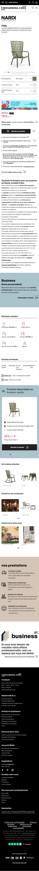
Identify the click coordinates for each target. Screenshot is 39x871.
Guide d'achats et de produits (11, 715)
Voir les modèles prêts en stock (12, 172)
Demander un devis (26, 298)
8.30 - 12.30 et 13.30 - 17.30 (10, 685)
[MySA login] (29, 3)
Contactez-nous (29, 166)
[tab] (5, 72)
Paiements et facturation (9, 721)
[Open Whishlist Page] (33, 3)
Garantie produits (7, 717)
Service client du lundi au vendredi (12, 683)
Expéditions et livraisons (9, 724)
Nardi (31, 154)
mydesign (8, 764)
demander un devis (18, 146)
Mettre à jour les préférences (20, 825)
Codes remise (6, 753)
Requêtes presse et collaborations (12, 703)
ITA (3, 2)
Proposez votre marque (9, 706)
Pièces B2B (5, 793)
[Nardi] (20, 18)
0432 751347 (13, 3)
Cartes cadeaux (6, 784)
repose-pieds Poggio (9, 265)
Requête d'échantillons (9, 737)
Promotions (5, 782)
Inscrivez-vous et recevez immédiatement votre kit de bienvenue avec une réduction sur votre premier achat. (18, 812)
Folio (6, 379)
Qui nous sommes (7, 699)
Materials (7, 375)
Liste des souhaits (7, 755)
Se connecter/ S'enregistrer (10, 749)
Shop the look (6, 767)
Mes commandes (7, 751)
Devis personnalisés (8, 740)
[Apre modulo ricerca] (33, 8)
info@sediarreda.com (29, 833)
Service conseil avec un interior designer (14, 735)
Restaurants (5, 796)
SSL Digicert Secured (19, 863)
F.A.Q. (3, 726)
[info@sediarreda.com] (6, 3)
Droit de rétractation (8, 719)
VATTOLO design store (8, 690)
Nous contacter (6, 688)
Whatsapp (9, 163)
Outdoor (4, 800)
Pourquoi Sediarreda (8, 701)
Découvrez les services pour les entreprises (19, 657)
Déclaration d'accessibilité (22, 827)
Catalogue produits (7, 778)
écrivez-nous (19, 158)
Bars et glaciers (6, 798)
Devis (3, 802)
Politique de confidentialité (14, 822)
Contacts (6, 680)
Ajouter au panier (18, 131)
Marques (4, 780)
